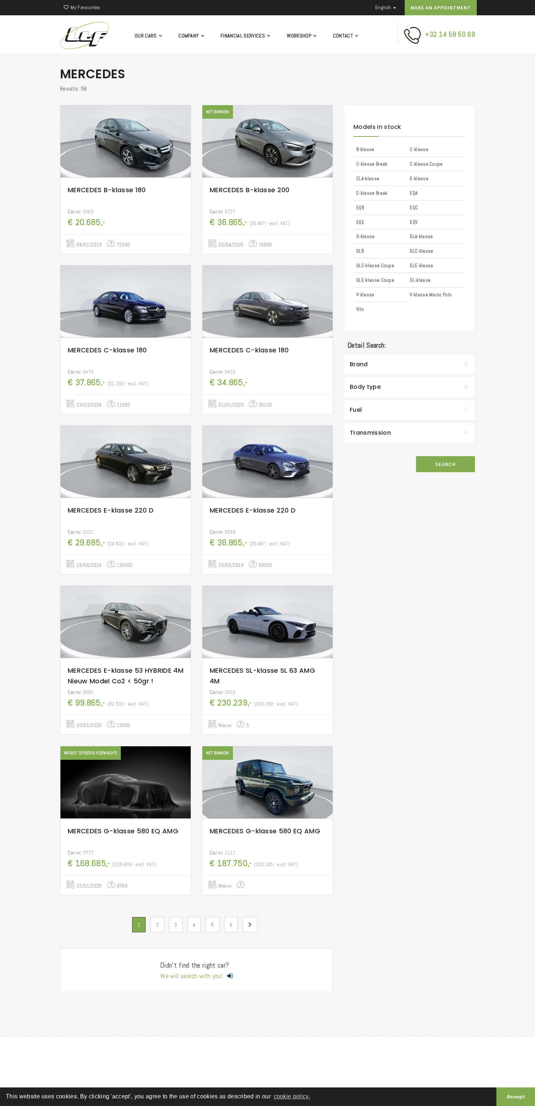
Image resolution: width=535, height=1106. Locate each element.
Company (189, 35)
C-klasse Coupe (426, 164)
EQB (360, 208)
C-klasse (419, 149)
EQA (413, 193)
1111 (222, 852)
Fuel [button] (356, 410)
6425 (222, 371)
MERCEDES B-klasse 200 (250, 189)
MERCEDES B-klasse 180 (107, 189)
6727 (222, 211)
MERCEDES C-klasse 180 (107, 350)
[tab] (409, 364)
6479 (81, 371)
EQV (413, 222)
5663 (81, 211)
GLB (360, 251)
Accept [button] (516, 1096)
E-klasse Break (371, 193)
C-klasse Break (371, 164)
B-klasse (365, 149)
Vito (360, 309)
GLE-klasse (421, 265)
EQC (414, 208)
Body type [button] (365, 387)
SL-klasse (420, 280)
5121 (81, 532)
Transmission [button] (370, 432)
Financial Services (243, 35)
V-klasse (365, 295)
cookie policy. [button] (292, 1096)
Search (445, 464)
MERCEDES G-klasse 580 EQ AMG (123, 831)
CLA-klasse (367, 178)
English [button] (383, 7)
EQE (360, 222)
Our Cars (146, 35)
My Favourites (85, 7)
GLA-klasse (421, 236)
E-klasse (419, 178)
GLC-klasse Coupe (375, 265)
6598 (222, 532)
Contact (343, 35)
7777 (81, 852)
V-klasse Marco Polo (431, 295)
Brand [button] (359, 364)
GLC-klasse (421, 251)
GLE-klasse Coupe (375, 280)
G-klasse (365, 236)
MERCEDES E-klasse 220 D (111, 510)
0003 (222, 692)
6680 (81, 692)
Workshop (300, 35)
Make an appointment (441, 7)
